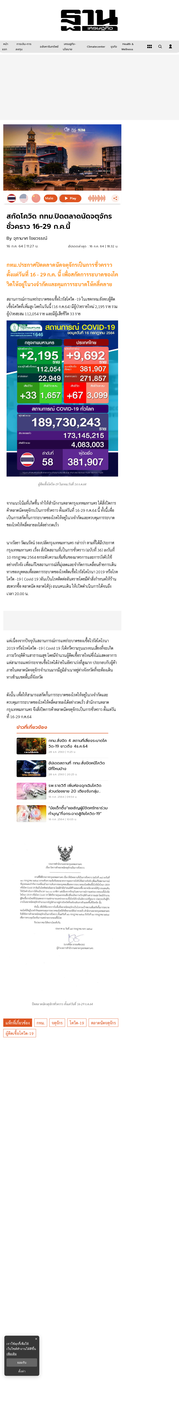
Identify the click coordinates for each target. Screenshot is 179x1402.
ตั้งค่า (22, 1371)
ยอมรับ (21, 1362)
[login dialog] (170, 46)
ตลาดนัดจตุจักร (103, 1022)
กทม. (41, 1022)
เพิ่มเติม (12, 1354)
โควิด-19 (77, 1022)
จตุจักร (57, 1022)
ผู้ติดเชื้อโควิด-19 (20, 1033)
